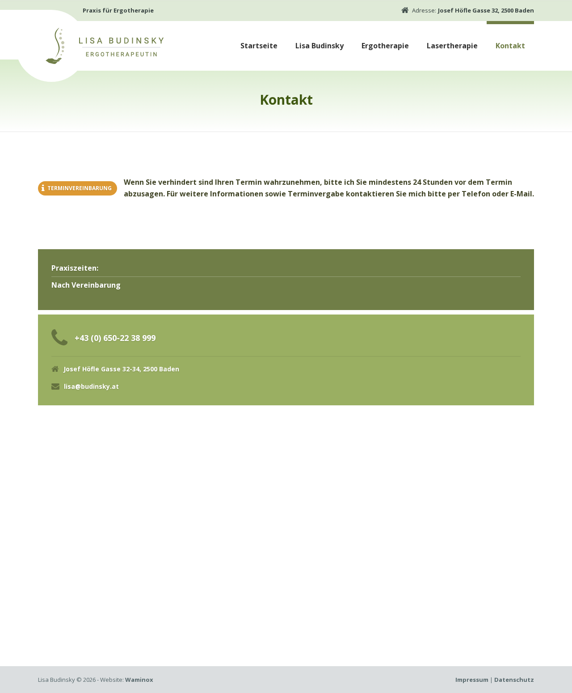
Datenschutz (514, 680)
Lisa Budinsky (319, 46)
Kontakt (510, 46)
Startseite (259, 46)
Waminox (139, 680)
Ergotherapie (385, 46)
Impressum (471, 680)
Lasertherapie (452, 46)
